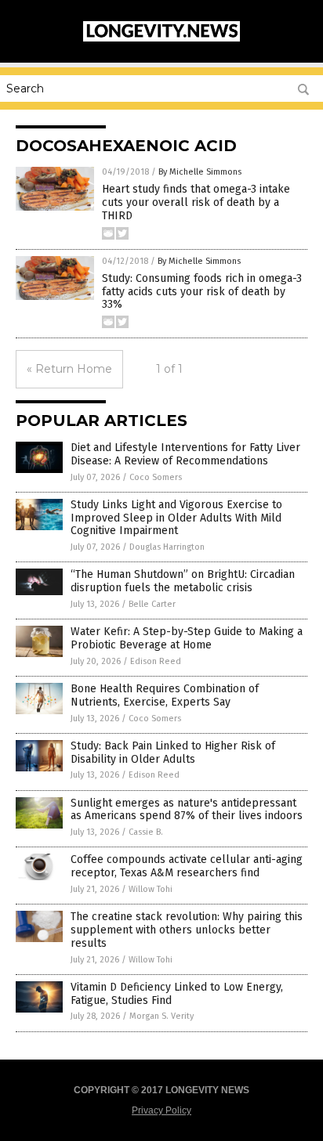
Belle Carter (152, 604)
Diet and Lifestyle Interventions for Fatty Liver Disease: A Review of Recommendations (185, 454)
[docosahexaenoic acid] (161, 38)
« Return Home (69, 369)
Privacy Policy (161, 1110)
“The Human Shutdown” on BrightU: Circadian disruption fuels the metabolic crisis (183, 581)
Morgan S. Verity (161, 1016)
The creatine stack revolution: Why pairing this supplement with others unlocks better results (187, 930)
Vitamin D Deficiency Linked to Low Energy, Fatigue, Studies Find (177, 993)
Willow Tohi (150, 889)
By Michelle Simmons (199, 172)
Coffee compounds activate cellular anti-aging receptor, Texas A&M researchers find (187, 866)
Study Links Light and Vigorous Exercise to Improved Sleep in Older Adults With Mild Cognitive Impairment (176, 518)
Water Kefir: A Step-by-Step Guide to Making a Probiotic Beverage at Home (187, 638)
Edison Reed (155, 661)
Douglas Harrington (167, 547)
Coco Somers (155, 477)
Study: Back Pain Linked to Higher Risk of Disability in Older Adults (173, 752)
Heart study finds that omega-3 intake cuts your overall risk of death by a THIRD (196, 202)
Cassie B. (146, 832)
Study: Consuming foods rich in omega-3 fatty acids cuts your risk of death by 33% (202, 292)
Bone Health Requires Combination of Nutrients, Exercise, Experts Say (165, 695)
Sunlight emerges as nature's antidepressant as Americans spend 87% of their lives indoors (187, 809)
